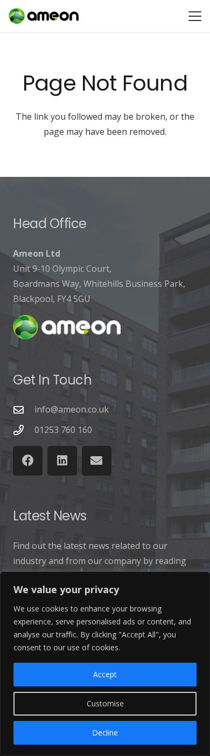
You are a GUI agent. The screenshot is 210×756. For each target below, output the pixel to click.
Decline (105, 732)
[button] (194, 16)
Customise (105, 703)
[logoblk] (44, 16)
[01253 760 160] (23, 430)
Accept (105, 674)
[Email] (96, 461)
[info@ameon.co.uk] (23, 409)
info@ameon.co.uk (71, 409)
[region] (105, 664)
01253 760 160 (63, 430)
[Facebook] (28, 461)
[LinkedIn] (62, 461)
